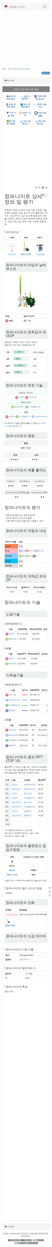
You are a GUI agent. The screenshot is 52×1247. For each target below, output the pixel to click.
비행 (24, 550)
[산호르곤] (11, 246)
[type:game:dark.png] (34, 555)
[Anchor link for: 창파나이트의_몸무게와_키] (37, 968)
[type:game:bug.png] (12, 406)
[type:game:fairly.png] (36, 550)
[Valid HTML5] (38, 1239)
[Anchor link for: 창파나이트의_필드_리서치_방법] (43, 888)
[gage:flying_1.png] (25, 699)
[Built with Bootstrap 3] (14, 1239)
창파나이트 (26, 254)
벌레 (24, 555)
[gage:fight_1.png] (25, 694)
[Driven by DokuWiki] (32, 1242)
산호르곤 (12, 254)
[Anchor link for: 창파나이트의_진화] (36, 902)
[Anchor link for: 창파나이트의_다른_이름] (34, 949)
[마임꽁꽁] (40, 246)
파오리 (32, 856)
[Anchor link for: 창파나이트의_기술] (42, 602)
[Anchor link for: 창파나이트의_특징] (28, 986)
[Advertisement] (26, 41)
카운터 (22, 397)
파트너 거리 (12, 874)
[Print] (46, 187)
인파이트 (33, 397)
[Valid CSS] (20, 1242)
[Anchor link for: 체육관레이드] (23, 623)
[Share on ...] (36, 187)
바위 (31, 555)
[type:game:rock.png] (27, 555)
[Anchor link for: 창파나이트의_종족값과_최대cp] (16, 335)
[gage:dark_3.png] (25, 710)
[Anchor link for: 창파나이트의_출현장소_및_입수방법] (21, 849)
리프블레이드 (35, 406)
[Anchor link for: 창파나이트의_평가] (42, 507)
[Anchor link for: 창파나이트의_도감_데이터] (7, 939)
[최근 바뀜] (39, 187)
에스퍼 (32, 550)
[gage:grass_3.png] (25, 705)
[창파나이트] (26, 246)
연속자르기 (20, 406)
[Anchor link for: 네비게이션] (20, 232)
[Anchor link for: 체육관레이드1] (23, 684)
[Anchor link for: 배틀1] (12, 719)
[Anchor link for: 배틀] (12, 648)
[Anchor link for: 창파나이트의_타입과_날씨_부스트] (18, 268)
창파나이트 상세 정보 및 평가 (19, 68)
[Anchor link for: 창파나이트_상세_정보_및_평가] (36, 201)
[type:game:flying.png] (33, 416)
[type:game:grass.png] (26, 406)
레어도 (12, 870)
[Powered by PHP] (26, 1239)
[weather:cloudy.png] (25, 320)
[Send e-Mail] (42, 187)
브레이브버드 (41, 416)
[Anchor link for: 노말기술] (21, 614)
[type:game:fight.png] (6, 320)
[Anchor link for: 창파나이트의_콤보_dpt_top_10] (22, 760)
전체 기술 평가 (26, 97)
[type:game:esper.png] (27, 550)
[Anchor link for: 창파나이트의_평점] (36, 435)
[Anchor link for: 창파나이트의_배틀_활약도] (7, 473)
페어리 (41, 550)
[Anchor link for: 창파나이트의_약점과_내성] (7, 534)
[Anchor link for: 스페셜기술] (25, 675)
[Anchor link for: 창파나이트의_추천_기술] (44, 385)
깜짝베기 (12, 710)
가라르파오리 (11, 914)
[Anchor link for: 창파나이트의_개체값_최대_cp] (12, 579)
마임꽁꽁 (40, 254)
